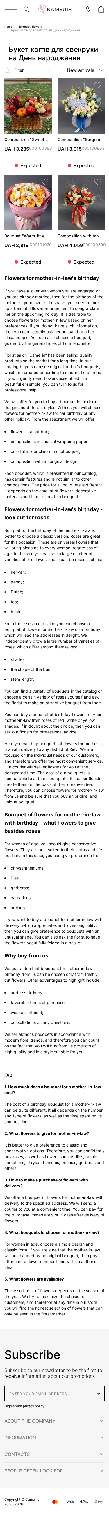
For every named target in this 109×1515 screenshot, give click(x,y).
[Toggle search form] (26, 9)
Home (8, 26)
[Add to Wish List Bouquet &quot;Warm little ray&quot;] (44, 181)
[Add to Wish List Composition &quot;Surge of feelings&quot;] (97, 85)
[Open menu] (10, 9)
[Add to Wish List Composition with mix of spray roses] (97, 181)
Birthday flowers (30, 26)
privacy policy (33, 1406)
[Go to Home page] (54, 9)
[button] (54, 1421)
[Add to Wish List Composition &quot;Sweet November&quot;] (44, 85)
